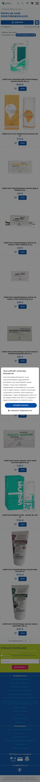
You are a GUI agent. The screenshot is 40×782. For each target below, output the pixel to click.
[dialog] (20, 391)
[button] (20, 410)
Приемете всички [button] (20, 405)
